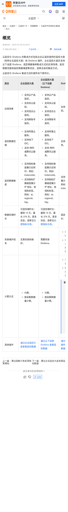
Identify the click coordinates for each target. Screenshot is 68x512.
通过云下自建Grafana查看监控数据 (48, 344)
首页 (4, 26)
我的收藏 (57, 49)
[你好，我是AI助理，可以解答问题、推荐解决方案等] (50, 11)
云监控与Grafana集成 (50, 25)
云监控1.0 (22, 25)
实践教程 (34, 25)
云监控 (12, 25)
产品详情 (32, 49)
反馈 (39, 376)
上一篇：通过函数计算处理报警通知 (17, 362)
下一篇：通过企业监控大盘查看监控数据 (48, 362)
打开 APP (59, 4)
